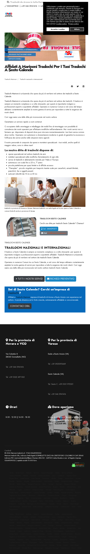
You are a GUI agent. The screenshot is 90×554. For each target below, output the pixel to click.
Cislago (60, 478)
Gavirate (11, 481)
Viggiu (19, 490)
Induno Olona (69, 478)
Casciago (12, 498)
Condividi (8, 450)
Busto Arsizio (20, 473)
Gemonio (66, 501)
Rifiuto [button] (77, 29)
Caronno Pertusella (15, 476)
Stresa (79, 507)
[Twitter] (78, 86)
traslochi (36, 154)
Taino (27, 498)
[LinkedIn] (83, 86)
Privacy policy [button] (73, 24)
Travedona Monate (53, 495)
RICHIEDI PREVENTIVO (61, 279)
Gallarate (28, 473)
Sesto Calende (35, 478)
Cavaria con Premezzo (16, 487)
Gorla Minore (48, 481)
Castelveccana (65, 507)
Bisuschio (78, 492)
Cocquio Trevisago (39, 492)
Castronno (27, 490)
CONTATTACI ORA (20, 306)
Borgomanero (13, 509)
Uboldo (53, 478)
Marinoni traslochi (39, 208)
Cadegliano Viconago (51, 507)
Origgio (76, 481)
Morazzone (32, 495)
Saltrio (41, 501)
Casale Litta (21, 504)
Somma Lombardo (67, 473)
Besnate (62, 487)
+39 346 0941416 (29, 6)
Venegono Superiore (34, 484)
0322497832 (12, 6)
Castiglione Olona (66, 481)
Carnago (51, 484)
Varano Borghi (74, 504)
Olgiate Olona (13, 478)
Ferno (44, 484)
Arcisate (78, 478)
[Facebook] (72, 86)
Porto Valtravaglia (14, 507)
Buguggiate (33, 501)
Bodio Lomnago (38, 507)
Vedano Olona (21, 484)
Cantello (49, 492)
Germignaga (73, 495)
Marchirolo (47, 498)
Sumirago (59, 484)
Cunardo (58, 501)
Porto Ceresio (49, 501)
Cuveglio (55, 498)
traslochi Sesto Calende (65, 223)
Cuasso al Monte (36, 498)
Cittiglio (64, 495)
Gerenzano (45, 478)
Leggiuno (20, 498)
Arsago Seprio (13, 492)
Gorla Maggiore (58, 490)
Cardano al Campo (44, 476)
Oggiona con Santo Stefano (17, 495)
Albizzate (12, 490)
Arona (73, 507)
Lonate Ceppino (70, 490)
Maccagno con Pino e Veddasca (37, 504)
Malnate (25, 476)
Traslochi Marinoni (12, 93)
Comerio (73, 501)
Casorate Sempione (31, 487)
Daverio (25, 501)
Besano (66, 504)
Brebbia (72, 498)
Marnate (11, 484)
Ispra (79, 487)
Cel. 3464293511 (49, 228)
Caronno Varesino (26, 492)
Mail (54, 233)
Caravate (51, 504)
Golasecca (12, 504)
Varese (11, 473)
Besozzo (19, 481)
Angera (55, 487)
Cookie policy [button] (61, 24)
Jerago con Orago (38, 490)
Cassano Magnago (47, 473)
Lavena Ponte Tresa (45, 487)
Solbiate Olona (71, 487)
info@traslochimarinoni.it (56, 233)
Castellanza (61, 476)
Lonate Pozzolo (24, 478)
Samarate (33, 476)
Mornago (48, 490)
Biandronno (63, 498)
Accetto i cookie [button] (58, 29)
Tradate (57, 473)
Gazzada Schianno (67, 492)
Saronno (36, 473)
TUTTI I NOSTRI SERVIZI (30, 279)
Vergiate (26, 481)
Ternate (59, 504)
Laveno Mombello (36, 481)
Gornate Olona (26, 507)
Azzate (56, 492)
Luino (53, 476)
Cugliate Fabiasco (14, 501)
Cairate (56, 481)
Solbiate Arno (42, 495)
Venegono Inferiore (70, 484)
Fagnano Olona (71, 476)
